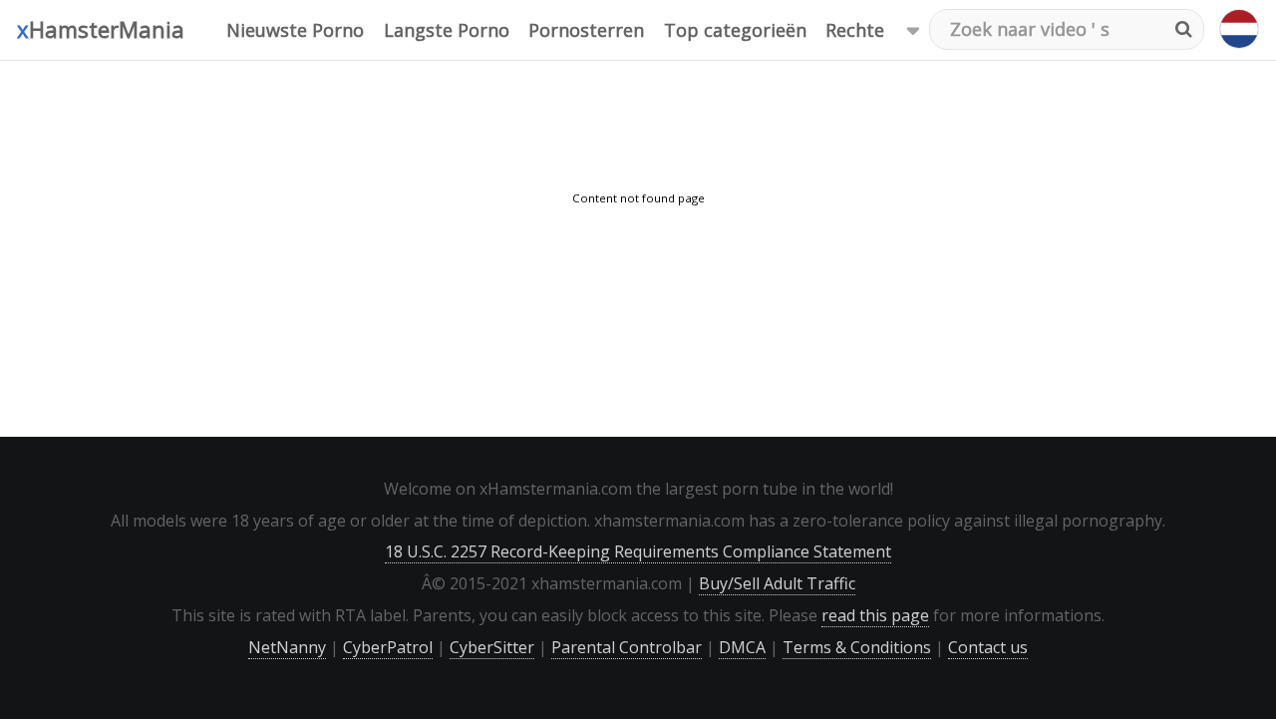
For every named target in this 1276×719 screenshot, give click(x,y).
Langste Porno (446, 30)
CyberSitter (492, 647)
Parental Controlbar (626, 647)
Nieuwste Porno (295, 30)
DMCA (742, 647)
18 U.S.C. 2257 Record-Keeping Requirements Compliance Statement (638, 551)
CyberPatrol (388, 647)
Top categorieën (735, 30)
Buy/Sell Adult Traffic (777, 583)
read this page (875, 615)
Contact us (988, 647)
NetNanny (287, 647)
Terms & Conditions (857, 647)
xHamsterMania (100, 29)
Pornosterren (586, 30)
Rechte (854, 30)
